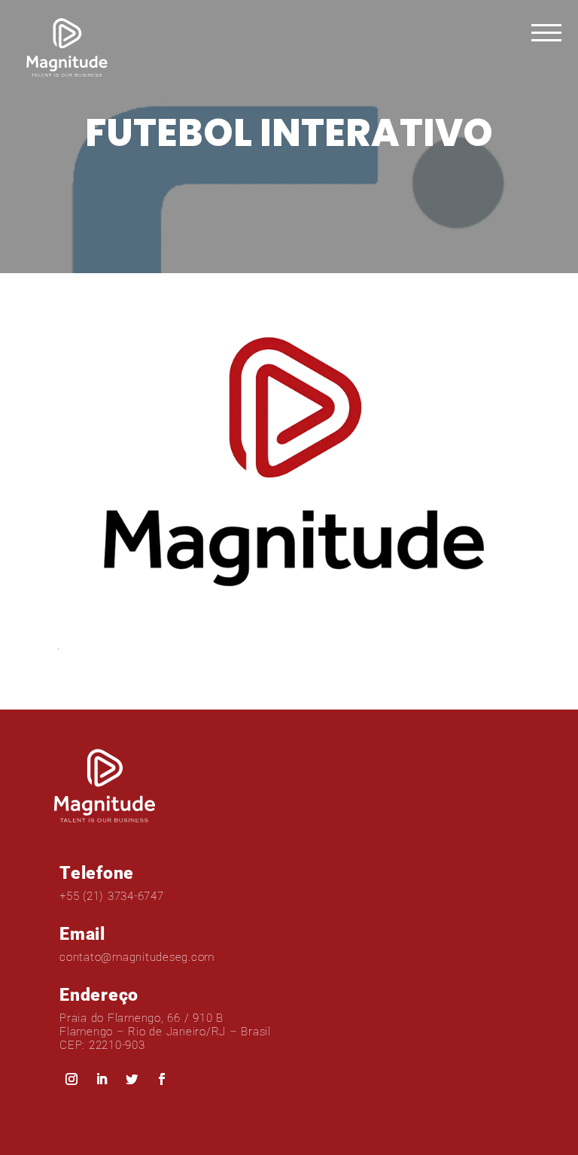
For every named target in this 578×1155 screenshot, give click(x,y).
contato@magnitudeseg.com (136, 957)
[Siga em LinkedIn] (102, 1079)
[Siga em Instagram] (71, 1079)
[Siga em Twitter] (132, 1079)
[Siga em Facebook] (162, 1079)
